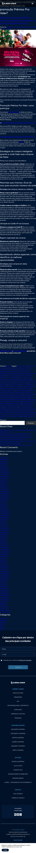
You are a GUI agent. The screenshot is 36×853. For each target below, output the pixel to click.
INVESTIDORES (18, 840)
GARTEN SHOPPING (18, 738)
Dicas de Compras (6, 386)
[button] (32, 3)
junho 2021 (3, 560)
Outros (2, 626)
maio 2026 (3, 463)
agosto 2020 (4, 579)
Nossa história (18, 693)
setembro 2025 (5, 476)
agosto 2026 (4, 458)
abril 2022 (3, 541)
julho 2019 (3, 603)
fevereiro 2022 (4, 545)
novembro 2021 (5, 551)
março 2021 (3, 566)
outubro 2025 (4, 474)
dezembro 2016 (5, 612)
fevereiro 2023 (4, 528)
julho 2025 (3, 480)
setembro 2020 (5, 577)
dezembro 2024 (5, 491)
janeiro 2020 (4, 592)
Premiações (18, 697)
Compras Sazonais (14, 384)
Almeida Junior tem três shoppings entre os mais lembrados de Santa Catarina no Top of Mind (15, 435)
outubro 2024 (4, 495)
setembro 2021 (4, 554)
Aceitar (5, 850)
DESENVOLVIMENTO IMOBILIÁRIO (18, 774)
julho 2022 (3, 536)
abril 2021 (3, 564)
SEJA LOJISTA (18, 766)
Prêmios (2, 628)
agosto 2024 (4, 499)
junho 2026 (3, 461)
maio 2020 (3, 584)
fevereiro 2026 (4, 469)
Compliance (18, 709)
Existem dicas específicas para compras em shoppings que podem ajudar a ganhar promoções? (17, 392)
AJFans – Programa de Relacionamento (18, 782)
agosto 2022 (4, 534)
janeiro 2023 (4, 530)
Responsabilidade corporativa (18, 705)
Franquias (18, 718)
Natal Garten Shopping (21, 398)
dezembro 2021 (5, 549)
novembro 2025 (5, 473)
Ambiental (3, 618)
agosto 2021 (4, 556)
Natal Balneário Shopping (19, 396)
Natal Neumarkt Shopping (20, 399)
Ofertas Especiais (28, 403)
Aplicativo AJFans (22, 366)
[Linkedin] (18, 814)
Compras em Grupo (21, 383)
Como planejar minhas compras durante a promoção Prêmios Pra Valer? (17, 373)
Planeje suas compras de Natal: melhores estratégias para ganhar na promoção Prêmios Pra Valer (17, 20)
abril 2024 (3, 506)
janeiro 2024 (4, 510)
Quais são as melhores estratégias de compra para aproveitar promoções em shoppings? (17, 409)
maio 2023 (3, 525)
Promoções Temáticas (11, 407)
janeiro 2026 (4, 471)
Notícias (8, 366)
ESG (18, 701)
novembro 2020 (5, 573)
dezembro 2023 (5, 512)
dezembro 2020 (5, 571)
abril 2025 (3, 486)
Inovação (3, 622)
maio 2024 (3, 504)
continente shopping (27, 384)
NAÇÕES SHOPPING (18, 742)
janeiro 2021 (4, 569)
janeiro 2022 (4, 547)
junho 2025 (3, 482)
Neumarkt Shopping (27, 401)
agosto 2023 (4, 519)
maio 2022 (3, 540)
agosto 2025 (4, 478)
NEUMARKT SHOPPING (18, 746)
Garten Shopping (29, 394)
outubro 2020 (4, 575)
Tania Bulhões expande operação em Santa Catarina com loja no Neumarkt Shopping (17, 442)
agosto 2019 (4, 601)
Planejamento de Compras (8, 405)
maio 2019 (3, 605)
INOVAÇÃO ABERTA (18, 778)
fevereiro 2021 (4, 568)
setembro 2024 (5, 497)
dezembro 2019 (5, 594)
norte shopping (5, 403)
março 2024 (4, 508)
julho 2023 (3, 521)
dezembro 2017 (5, 610)
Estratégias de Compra (7, 390)
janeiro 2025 (4, 489)
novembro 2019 (5, 595)
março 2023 (4, 527)
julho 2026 (3, 460)
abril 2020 (3, 586)
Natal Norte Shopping (14, 401)
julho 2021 (3, 558)
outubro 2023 (4, 515)
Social (2, 629)
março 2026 (4, 467)
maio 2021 (3, 562)
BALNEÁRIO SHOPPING (18, 729)
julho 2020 (3, 581)
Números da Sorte (16, 403)
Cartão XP (10, 368)
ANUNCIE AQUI (18, 770)
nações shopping (5, 396)
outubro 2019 (4, 597)
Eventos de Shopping (22, 390)
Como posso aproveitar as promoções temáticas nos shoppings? (16, 376)
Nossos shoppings (18, 761)
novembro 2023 (5, 514)
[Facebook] (15, 814)
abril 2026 (3, 465)
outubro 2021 (4, 553)
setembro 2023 (5, 517)
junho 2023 (3, 523)
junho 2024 (3, 502)
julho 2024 (3, 500)
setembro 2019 (4, 599)
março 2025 (4, 487)
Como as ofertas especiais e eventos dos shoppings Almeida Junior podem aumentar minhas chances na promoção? (16, 369)
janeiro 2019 (4, 608)
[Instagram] (21, 814)
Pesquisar (3, 420)
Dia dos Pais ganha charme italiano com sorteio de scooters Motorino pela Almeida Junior (16, 438)
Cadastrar (18, 667)
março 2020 (4, 588)
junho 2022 (3, 538)
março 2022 (3, 543)
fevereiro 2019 (4, 607)
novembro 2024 (5, 493)
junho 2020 (3, 582)
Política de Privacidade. (25, 660)
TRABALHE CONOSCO (18, 798)
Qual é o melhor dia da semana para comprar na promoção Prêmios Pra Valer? (17, 415)
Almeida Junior (7, 29)
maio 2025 (3, 484)
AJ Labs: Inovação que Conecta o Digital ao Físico (16, 445)
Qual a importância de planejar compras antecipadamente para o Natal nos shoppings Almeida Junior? (17, 412)
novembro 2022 (5, 532)
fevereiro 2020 (4, 590)
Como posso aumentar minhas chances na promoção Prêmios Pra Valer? (16, 378)
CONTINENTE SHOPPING (18, 733)
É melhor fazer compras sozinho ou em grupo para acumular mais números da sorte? (17, 387)
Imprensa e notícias (18, 714)
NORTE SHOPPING (18, 750)
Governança (4, 620)
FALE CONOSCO (18, 794)
